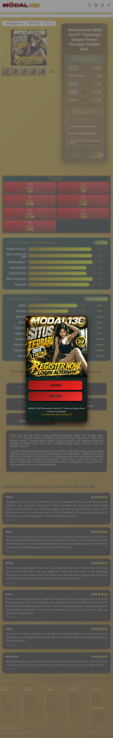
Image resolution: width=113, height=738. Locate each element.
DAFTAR (55, 396)
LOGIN (55, 385)
